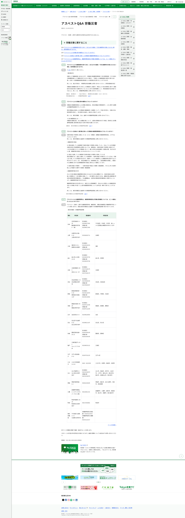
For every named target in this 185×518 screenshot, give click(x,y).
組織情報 (133, 1)
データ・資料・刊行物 (126, 508)
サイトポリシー (74, 508)
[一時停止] (100, 482)
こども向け (100, 508)
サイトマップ (92, 508)
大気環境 (85, 5)
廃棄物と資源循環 (65, 5)
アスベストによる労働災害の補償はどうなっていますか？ (79, 52)
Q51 (69, 70)
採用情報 (141, 1)
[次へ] (133, 482)
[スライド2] (98, 482)
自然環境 (54, 5)
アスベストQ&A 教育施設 (106, 16)
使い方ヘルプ (83, 508)
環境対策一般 (169, 5)
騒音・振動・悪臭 (96, 5)
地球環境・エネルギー (42, 5)
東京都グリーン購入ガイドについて (23, 5)
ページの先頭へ (112, 425)
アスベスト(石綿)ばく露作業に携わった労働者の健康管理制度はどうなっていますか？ (87, 56)
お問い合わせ (125, 1)
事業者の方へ (115, 508)
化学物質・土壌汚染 (110, 5)
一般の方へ (108, 508)
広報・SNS (64, 511)
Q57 (89, 96)
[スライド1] (96, 482)
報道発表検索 (4, 34)
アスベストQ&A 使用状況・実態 (88, 16)
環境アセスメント (157, 5)
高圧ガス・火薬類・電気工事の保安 (139, 5)
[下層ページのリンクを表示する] (134, 22)
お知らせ (169, 1)
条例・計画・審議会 (159, 1)
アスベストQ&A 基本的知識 (70, 16)
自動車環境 (76, 5)
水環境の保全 (122, 5)
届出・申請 (149, 1)
